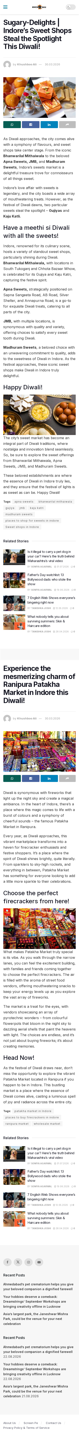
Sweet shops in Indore (22, 527)
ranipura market (17, 1123)
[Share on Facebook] (31, 124)
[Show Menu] (5, 7)
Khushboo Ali (27, 64)
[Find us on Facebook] (7, 1262)
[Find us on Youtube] (39, 1262)
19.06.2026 (62, 589)
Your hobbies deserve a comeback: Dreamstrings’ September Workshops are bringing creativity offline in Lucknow (34, 1301)
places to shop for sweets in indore (32, 520)
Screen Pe (31, 1423)
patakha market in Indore (33, 1111)
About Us (9, 1423)
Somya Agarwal (41, 566)
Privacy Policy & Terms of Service (26, 1427)
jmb (22, 508)
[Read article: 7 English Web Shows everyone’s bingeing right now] (14, 603)
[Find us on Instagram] (28, 1262)
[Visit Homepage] (39, 7)
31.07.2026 (62, 566)
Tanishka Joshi (41, 608)
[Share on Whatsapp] (12, 124)
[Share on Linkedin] (49, 124)
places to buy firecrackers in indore (32, 1117)
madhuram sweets (19, 514)
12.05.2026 (61, 608)
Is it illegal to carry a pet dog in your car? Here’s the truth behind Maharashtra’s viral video (50, 556)
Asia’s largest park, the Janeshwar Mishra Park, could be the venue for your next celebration (35, 1319)
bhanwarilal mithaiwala (55, 501)
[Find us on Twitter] (18, 1262)
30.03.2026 (52, 64)
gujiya (9, 508)
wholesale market (47, 1123)
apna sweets (24, 501)
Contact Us (53, 1423)
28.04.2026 (62, 631)
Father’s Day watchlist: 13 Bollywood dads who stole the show (49, 579)
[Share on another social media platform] (67, 124)
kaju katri (37, 508)
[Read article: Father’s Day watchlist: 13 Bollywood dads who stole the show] (14, 580)
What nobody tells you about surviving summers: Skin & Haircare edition (48, 621)
